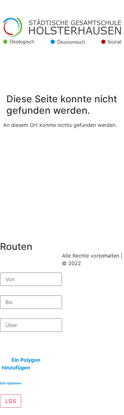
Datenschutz (78, 286)
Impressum (77, 278)
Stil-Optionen (10, 383)
